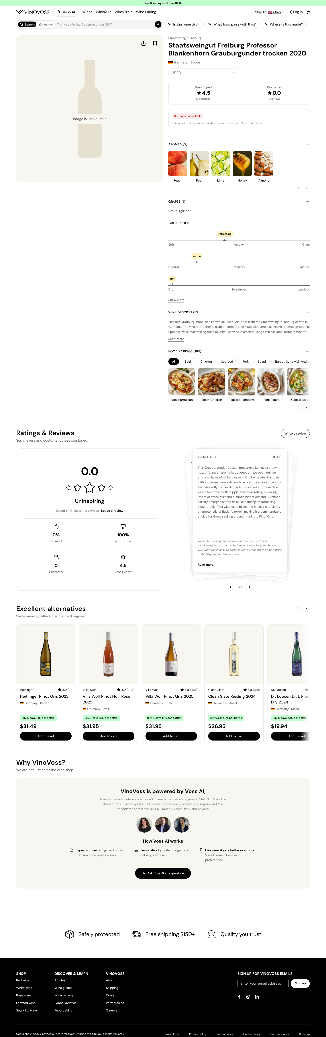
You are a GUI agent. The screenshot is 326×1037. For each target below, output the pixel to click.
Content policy (279, 1034)
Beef (188, 361)
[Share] (143, 43)
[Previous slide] (298, 188)
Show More (176, 300)
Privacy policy (198, 1034)
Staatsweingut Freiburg (184, 38)
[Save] (155, 43)
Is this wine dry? (186, 24)
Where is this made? (286, 24)
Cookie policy (251, 1034)
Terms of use (171, 1034)
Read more (176, 339)
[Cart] (308, 12)
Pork (245, 361)
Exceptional (203, 99)
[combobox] (203, 72)
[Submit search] (158, 24)
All (173, 361)
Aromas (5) (177, 144)
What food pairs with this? (234, 24)
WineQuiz (103, 12)
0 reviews (274, 99)
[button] (89, 24)
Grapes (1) (176, 201)
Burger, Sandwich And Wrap (295, 361)
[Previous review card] (230, 587)
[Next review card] (249, 587)
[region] (237, 24)
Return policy (225, 1034)
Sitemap (304, 1034)
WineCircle (123, 12)
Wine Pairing (146, 12)
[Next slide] (306, 188)
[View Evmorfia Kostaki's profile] (144, 825)
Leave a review (112, 511)
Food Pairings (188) (184, 351)
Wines (87, 12)
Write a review (295, 433)
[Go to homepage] (32, 12)
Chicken (206, 361)
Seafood (227, 361)
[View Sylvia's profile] (182, 825)
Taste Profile (180, 223)
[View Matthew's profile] (163, 825)
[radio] (27, 24)
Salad (262, 361)
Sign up (300, 983)
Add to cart (45, 736)
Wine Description (183, 312)
